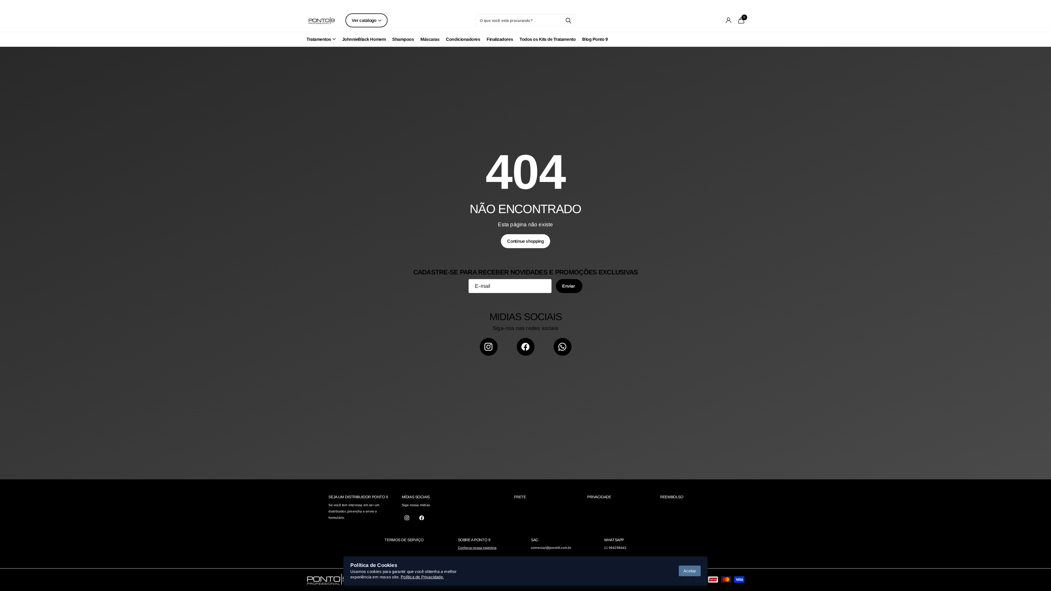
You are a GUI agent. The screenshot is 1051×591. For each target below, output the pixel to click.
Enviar (569, 286)
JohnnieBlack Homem (364, 39)
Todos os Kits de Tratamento (547, 39)
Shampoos (403, 39)
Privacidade (599, 497)
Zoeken (568, 20)
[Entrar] (729, 20)
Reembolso (671, 497)
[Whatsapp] (562, 347)
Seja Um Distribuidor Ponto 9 (358, 497)
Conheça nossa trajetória (477, 548)
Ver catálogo (364, 20)
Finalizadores (500, 39)
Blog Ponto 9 (595, 39)
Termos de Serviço (404, 540)
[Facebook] (526, 347)
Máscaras (429, 39)
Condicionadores (463, 39)
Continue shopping (525, 241)
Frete (520, 497)
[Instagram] (489, 347)
